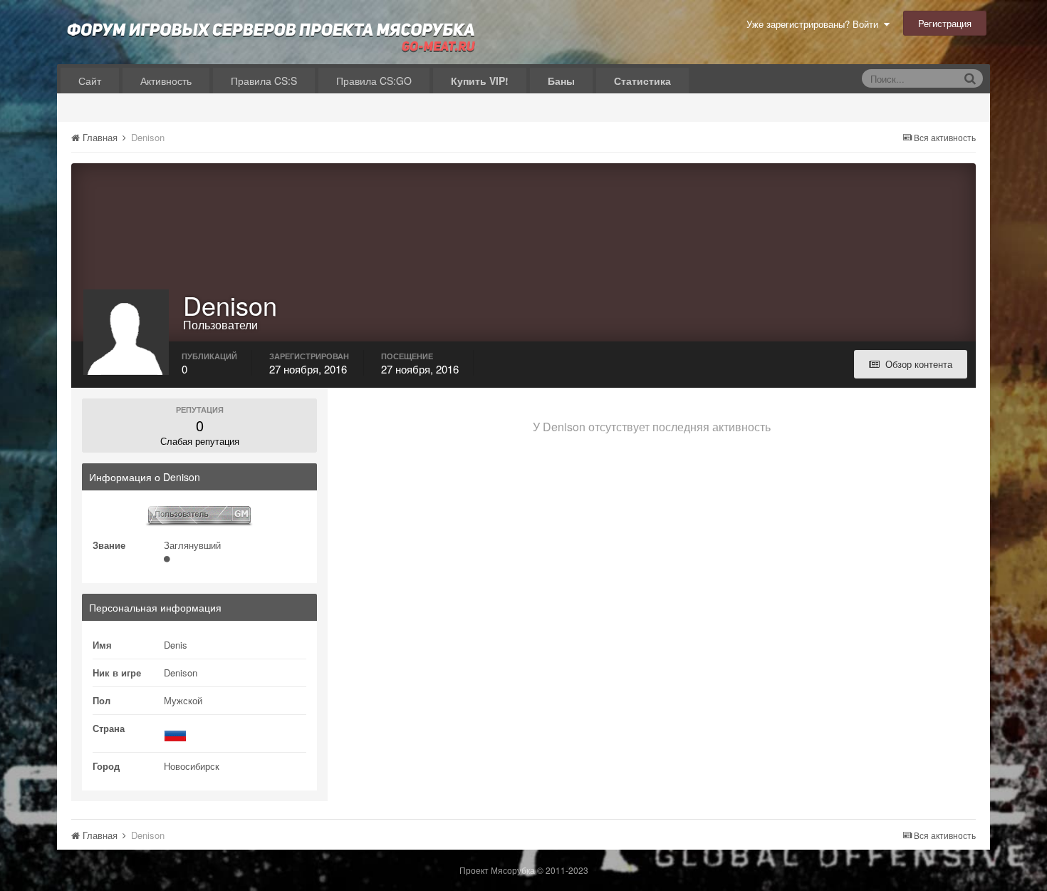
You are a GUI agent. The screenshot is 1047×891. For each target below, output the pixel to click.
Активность (166, 80)
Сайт (89, 80)
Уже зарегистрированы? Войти (815, 24)
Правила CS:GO (374, 80)
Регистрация (945, 23)
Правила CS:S (264, 80)
